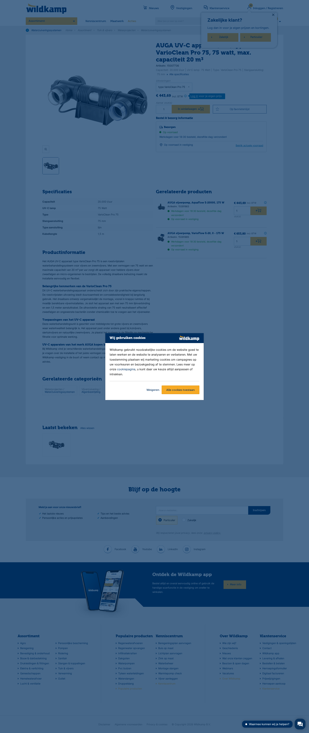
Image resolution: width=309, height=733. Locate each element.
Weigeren (152, 390)
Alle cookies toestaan (180, 390)
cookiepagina (126, 369)
